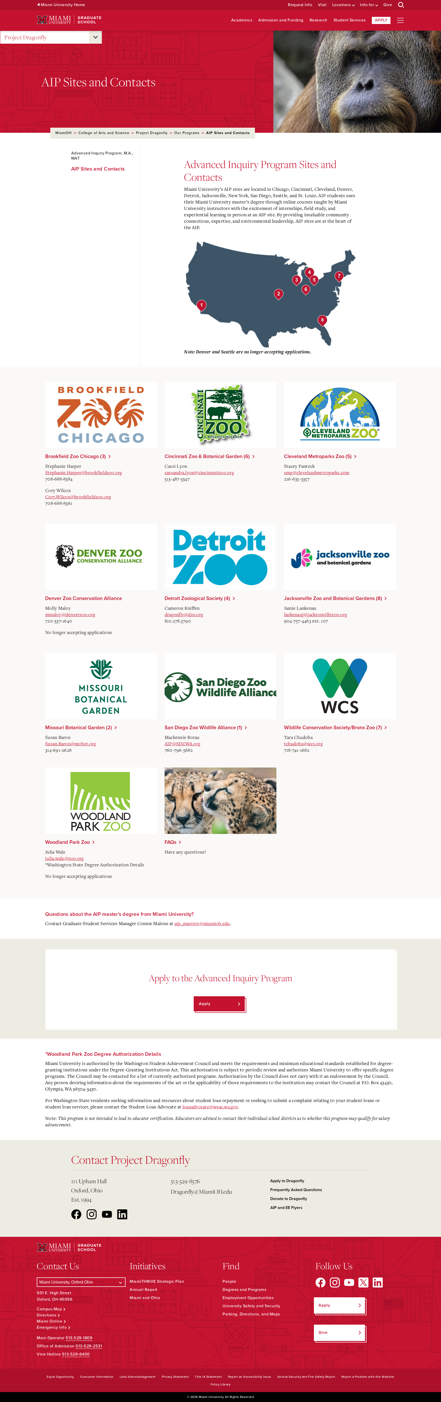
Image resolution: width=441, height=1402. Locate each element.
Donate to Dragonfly (288, 1198)
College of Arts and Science (103, 133)
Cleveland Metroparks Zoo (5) (318, 456)
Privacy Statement (175, 1377)
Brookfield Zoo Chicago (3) (75, 456)
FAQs (170, 842)
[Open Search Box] (401, 5)
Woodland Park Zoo (67, 842)
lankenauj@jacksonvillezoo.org (315, 614)
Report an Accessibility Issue (249, 1377)
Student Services (350, 20)
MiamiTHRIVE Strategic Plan (157, 1281)
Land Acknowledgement (138, 1377)
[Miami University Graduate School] (69, 20)
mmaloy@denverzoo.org (70, 614)
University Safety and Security (251, 1306)
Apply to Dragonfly (287, 1180)
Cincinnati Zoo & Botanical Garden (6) (207, 456)
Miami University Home (63, 5)
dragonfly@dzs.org (184, 614)
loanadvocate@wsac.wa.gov (210, 1107)
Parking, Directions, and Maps (251, 1314)
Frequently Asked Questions (296, 1189)
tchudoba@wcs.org (303, 743)
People (229, 1281)
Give (387, 5)
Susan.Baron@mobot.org (70, 743)
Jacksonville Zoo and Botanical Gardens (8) (333, 598)
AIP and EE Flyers (286, 1207)
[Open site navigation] (400, 20)
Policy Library (220, 1384)
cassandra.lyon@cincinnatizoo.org (199, 472)
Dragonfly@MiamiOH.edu (201, 1191)
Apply (381, 20)
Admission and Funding (280, 20)
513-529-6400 (76, 1354)
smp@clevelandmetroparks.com (316, 472)
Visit (322, 5)
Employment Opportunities (248, 1297)
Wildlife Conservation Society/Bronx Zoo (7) (333, 728)
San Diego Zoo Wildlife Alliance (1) (203, 728)
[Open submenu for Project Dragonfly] (95, 37)
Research (318, 20)
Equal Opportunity (60, 1377)
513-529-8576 (185, 1181)
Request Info (300, 5)
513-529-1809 (79, 1337)
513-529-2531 (89, 1346)
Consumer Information (97, 1377)
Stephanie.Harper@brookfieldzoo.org (83, 472)
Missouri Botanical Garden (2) (78, 728)
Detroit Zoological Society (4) (197, 598)
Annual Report (143, 1289)
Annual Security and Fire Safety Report (306, 1377)
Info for (367, 5)
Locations (341, 5)
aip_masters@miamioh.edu (202, 923)
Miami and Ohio (145, 1297)
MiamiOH (63, 133)
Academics (241, 20)
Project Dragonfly (25, 37)
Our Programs (187, 133)
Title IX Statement (208, 1377)
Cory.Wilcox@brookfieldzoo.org (78, 497)
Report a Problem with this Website (367, 1377)
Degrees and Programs (244, 1289)
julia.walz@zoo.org (64, 858)
